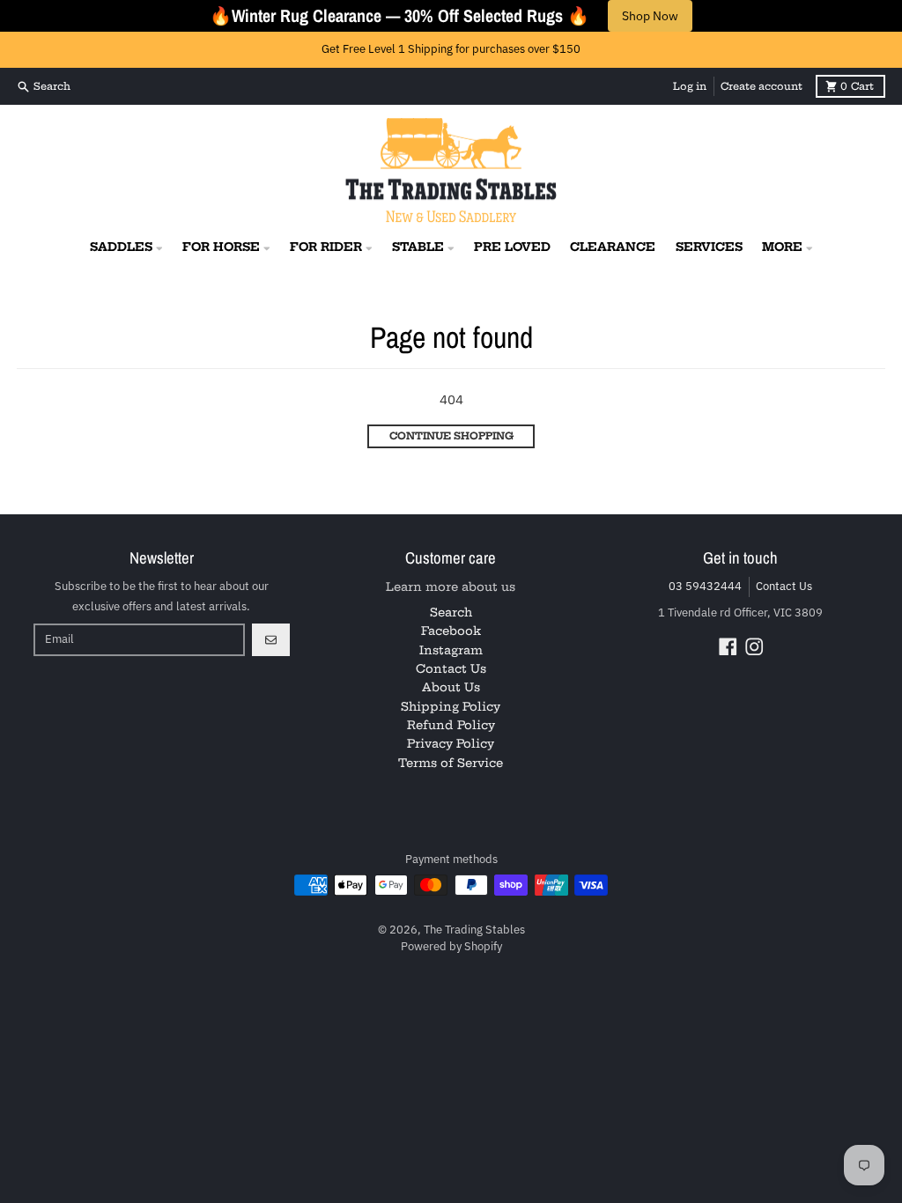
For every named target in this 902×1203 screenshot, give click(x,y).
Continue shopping (451, 436)
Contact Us (784, 586)
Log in (689, 86)
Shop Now (650, 16)
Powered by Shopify (451, 946)
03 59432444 (705, 586)
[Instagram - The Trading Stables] (754, 647)
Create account (761, 86)
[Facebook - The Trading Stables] (728, 647)
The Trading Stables (474, 929)
